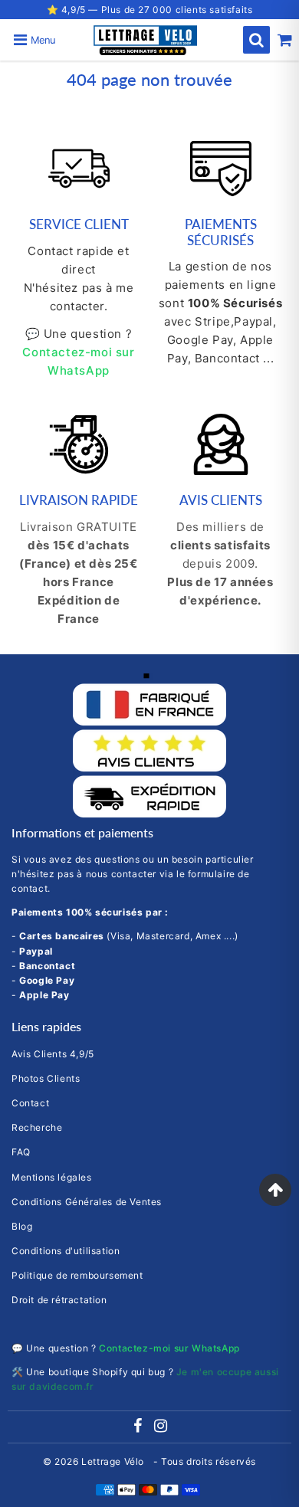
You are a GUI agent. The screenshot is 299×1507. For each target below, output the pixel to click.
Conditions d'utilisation (66, 1250)
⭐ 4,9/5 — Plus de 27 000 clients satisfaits (150, 9)
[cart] (284, 40)
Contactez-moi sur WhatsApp (169, 1348)
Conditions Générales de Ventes (87, 1201)
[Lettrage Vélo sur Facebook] (138, 1427)
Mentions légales (52, 1177)
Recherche (37, 1127)
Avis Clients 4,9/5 (53, 1054)
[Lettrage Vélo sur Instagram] (161, 1427)
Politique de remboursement (77, 1275)
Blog (22, 1226)
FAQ (21, 1152)
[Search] (256, 40)
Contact (30, 1103)
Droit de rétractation (59, 1300)
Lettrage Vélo (113, 1461)
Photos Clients (46, 1078)
